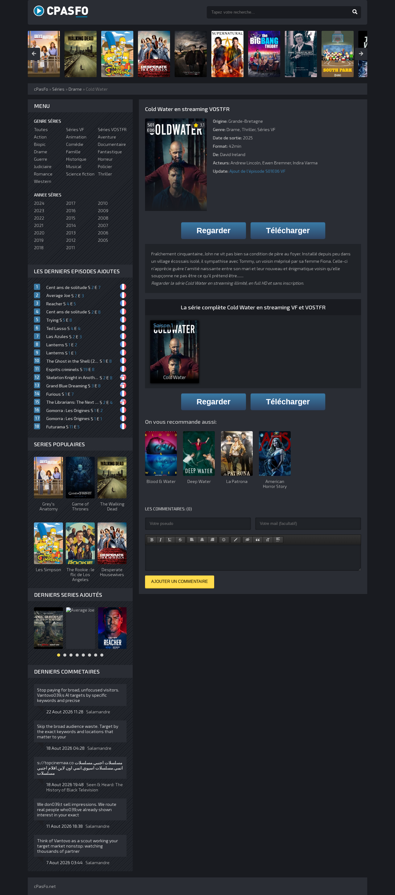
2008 (103, 218)
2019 (39, 240)
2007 (103, 225)
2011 (70, 247)
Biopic (40, 144)
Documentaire (112, 144)
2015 (70, 218)
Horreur (105, 159)
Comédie (74, 144)
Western (42, 181)
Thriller (249, 129)
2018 (39, 247)
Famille (73, 151)
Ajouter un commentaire (179, 581)
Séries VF (266, 129)
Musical (73, 166)
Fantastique (110, 151)
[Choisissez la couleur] (236, 539)
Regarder (214, 230)
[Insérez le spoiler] (278, 539)
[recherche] (355, 12)
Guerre (40, 159)
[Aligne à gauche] (192, 539)
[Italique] (160, 539)
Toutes (41, 129)
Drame (233, 129)
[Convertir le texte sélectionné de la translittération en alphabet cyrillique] (268, 539)
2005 (103, 240)
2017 (70, 203)
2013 (71, 232)
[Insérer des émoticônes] (224, 539)
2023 (39, 210)
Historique (76, 159)
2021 (39, 225)
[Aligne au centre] (202, 539)
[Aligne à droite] (212, 539)
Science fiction (80, 173)
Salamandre (98, 711)
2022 (39, 218)
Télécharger (288, 230)
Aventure (107, 136)
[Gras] (151, 539)
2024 (39, 203)
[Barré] (180, 539)
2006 (103, 232)
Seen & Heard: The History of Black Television (84, 787)
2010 (103, 203)
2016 (71, 210)
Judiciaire (43, 166)
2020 (39, 232)
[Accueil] (68, 12)
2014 (71, 225)
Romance (43, 173)
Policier (105, 166)
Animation (76, 136)
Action (40, 136)
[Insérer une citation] (257, 539)
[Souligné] (170, 539)
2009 (103, 210)
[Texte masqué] (247, 539)
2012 (71, 240)
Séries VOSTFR (112, 129)
